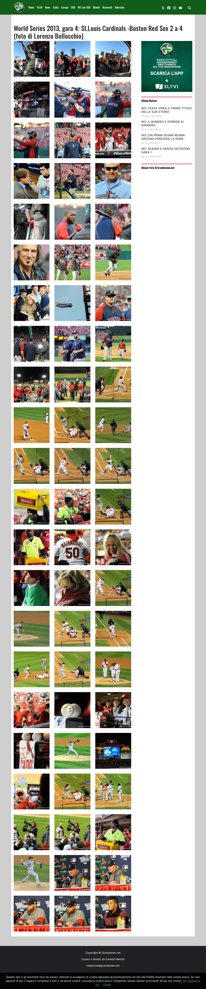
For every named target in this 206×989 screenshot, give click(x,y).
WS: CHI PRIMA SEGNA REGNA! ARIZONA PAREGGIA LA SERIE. (163, 137)
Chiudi (107, 984)
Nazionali (107, 7)
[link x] (163, 7)
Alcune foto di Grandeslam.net (158, 167)
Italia (56, 7)
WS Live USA (84, 7)
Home (31, 7)
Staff (39, 7)
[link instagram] (175, 7)
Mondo (96, 7)
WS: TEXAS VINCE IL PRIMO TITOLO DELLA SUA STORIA (166, 110)
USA (73, 7)
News (47, 7)
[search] (189, 7)
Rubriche (119, 7)
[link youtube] (180, 7)
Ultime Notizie (149, 100)
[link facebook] (169, 7)
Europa (64, 7)
